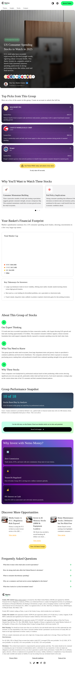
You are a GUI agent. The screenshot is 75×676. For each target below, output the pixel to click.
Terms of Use (62, 658)
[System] (53, 3)
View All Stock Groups (37, 546)
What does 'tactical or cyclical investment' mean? (18, 586)
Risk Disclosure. (6, 637)
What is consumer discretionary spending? (16, 575)
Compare (25, 8)
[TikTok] (34, 662)
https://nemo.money (20, 600)
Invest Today (67, 3)
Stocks (18, 8)
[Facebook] (41, 662)
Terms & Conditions (37, 658)
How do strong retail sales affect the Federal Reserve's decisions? (23, 570)
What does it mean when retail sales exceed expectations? (20, 564)
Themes (5, 8)
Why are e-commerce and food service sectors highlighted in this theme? (25, 581)
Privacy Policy (13, 658)
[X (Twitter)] (30, 662)
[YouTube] (37, 662)
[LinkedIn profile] (27, 83)
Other (7, 273)
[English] (57, 3)
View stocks (12, 535)
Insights (12, 8)
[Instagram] (44, 662)
